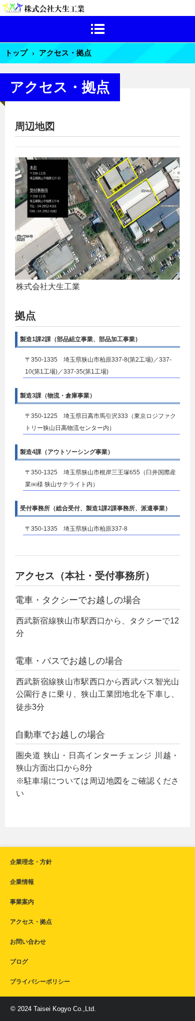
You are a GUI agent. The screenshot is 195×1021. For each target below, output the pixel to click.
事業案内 (22, 901)
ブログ (19, 961)
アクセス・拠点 (31, 921)
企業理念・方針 (31, 861)
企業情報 (22, 881)
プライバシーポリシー (40, 981)
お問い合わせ (28, 941)
